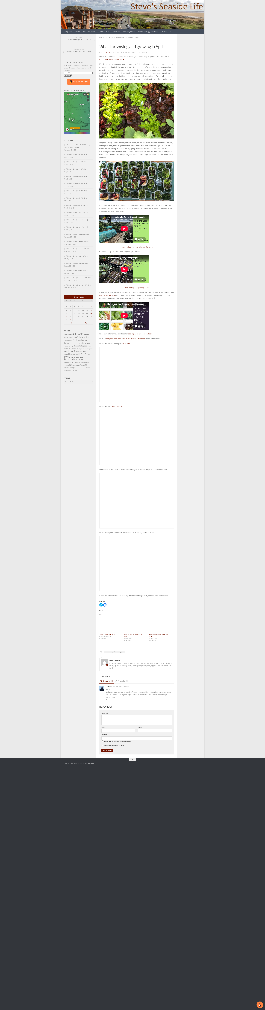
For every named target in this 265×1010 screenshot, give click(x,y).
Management (90, 348)
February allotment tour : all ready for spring (137, 247)
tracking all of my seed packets (140, 334)
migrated (78, 351)
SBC (70, 365)
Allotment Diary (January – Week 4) (77, 263)
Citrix (74, 337)
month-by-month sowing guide (111, 59)
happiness (82, 343)
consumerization (68, 340)
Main (85, 348)
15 (91, 310)
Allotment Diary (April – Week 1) (76, 198)
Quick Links (116, 32)
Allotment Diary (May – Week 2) (76, 169)
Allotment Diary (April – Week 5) (76, 176)
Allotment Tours (103, 32)
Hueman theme (89, 763)
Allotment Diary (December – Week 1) (78, 285)
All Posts (103, 37)
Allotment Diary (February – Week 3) (78, 242)
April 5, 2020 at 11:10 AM (121, 687)
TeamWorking (69, 368)
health (88, 343)
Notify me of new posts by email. (114, 745)
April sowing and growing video (137, 287)
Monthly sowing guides (129, 37)
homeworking (68, 346)
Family (84, 340)
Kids (76, 349)
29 (91, 316)
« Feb (70, 323)
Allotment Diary (165, 32)
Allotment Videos (89, 32)
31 (70, 320)
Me (65, 351)
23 (66, 316)
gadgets (75, 343)
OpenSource (85, 354)
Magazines (81, 348)
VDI (84, 368)
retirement (77, 362)
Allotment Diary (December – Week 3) (78, 278)
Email (140, 727)
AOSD (66, 337)
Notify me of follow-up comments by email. (117, 741)
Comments (108, 681)
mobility (83, 351)
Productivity (71, 359)
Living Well (68, 32)
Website (104, 734)
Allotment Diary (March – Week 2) (77, 220)
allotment (70, 334)
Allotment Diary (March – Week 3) (77, 213)
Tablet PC (83, 365)
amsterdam (86, 334)
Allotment (113, 37)
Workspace (73, 370)
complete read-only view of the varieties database (125, 339)
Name (103, 727)
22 (91, 313)
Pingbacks (122, 681)
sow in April (125, 343)
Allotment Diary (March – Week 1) (77, 227)
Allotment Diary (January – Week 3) (77, 271)
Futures (67, 343)
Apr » (87, 323)
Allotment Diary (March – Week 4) (77, 205)
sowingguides (120, 652)
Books (71, 337)
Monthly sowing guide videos (148, 32)
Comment (104, 713)
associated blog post (107, 295)
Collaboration (82, 337)
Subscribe (68, 75)
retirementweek (85, 362)
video (88, 367)
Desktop (76, 340)
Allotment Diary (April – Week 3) (76, 191)
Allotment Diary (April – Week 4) (76, 184)
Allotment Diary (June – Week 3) (76, 155)
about (66, 334)
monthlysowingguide (109, 652)
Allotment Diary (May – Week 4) (76, 162)
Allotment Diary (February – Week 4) (78, 234)
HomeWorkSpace (80, 346)
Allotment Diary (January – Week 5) (77, 256)
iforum (89, 346)
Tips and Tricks (78, 368)
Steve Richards (106, 52)
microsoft (71, 351)
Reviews (77, 32)
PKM (66, 356)
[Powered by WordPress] (72, 763)
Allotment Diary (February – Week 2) (78, 249)
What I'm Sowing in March (107, 634)
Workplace (67, 370)
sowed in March (116, 406)
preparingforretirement (76, 357)
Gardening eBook (129, 32)
